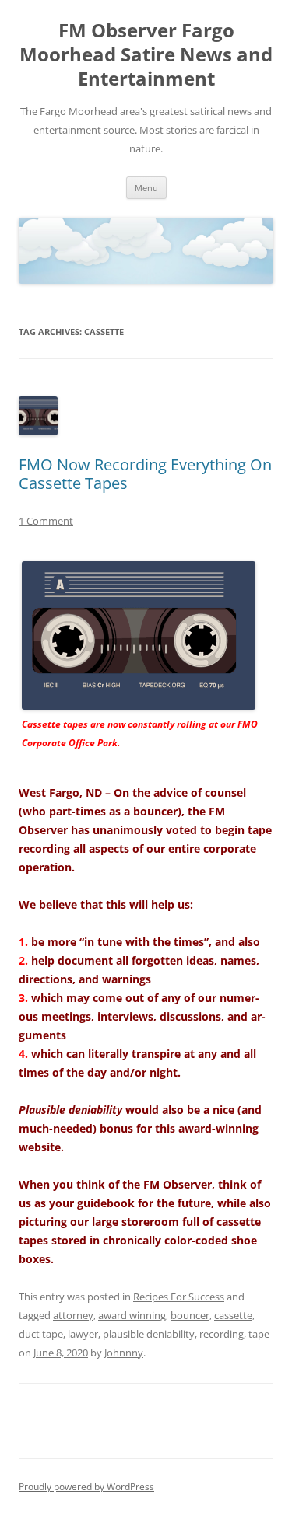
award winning (132, 1315)
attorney (73, 1315)
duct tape (41, 1334)
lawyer (83, 1334)
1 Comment (46, 521)
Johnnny (123, 1353)
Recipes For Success (178, 1297)
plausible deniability (149, 1334)
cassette (233, 1315)
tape (258, 1334)
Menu (146, 188)
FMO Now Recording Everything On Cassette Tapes (145, 474)
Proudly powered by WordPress (86, 1486)
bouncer (190, 1315)
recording (221, 1334)
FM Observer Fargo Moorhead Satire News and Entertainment (146, 55)
